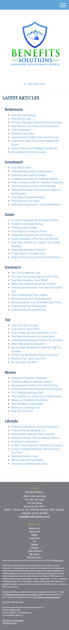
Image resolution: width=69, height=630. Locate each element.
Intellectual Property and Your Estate (32, 235)
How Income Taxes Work (25, 329)
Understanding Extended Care (28, 309)
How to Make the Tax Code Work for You (34, 332)
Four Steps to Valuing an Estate (29, 231)
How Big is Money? (22, 411)
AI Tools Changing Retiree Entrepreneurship (36, 122)
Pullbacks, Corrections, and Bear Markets (34, 179)
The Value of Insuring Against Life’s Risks (35, 276)
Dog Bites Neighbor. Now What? (29, 280)
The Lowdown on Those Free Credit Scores (36, 396)
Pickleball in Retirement (24, 441)
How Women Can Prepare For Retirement (35, 126)
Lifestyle (34, 547)
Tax (34, 541)
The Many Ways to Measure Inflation (31, 381)
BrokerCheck (58, 560)
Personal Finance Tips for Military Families (35, 438)
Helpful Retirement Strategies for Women (34, 148)
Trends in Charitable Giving (26, 224)
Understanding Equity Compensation (32, 171)
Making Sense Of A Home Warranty (31, 298)
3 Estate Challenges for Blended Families (34, 220)
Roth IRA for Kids (21, 118)
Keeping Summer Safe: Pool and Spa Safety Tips (36, 289)
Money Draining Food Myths (27, 460)
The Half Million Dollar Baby (27, 404)
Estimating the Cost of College (28, 175)
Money (34, 544)
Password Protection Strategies (29, 378)
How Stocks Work (21, 167)
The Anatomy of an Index (25, 201)
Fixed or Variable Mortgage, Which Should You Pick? (35, 450)
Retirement (34, 528)
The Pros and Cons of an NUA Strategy (33, 186)
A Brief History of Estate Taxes (28, 253)
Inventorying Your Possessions (28, 306)
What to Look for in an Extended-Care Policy (36, 302)
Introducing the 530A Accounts (28, 152)
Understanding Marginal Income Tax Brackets (37, 340)
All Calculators (34, 557)
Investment (34, 531)
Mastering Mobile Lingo (24, 456)
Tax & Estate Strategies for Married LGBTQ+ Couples (36, 349)
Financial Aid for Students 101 (28, 430)
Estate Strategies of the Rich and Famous (34, 238)
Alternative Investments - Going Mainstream (36, 204)
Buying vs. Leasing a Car (25, 407)
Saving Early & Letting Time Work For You (35, 137)
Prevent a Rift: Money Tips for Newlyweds (35, 426)
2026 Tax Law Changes (24, 325)
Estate (34, 534)
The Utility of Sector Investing (27, 197)
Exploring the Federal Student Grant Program (37, 389)
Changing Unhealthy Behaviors (29, 463)
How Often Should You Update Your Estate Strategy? (35, 244)
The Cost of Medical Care (25, 273)
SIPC (19, 610)
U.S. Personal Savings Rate (27, 392)
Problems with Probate (24, 227)
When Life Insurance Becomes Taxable (33, 284)
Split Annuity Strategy (23, 115)
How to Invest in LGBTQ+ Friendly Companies (37, 182)
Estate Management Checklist (28, 249)
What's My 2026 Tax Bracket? (28, 344)
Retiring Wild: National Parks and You (32, 434)
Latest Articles (34, 550)
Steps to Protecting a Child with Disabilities (35, 257)
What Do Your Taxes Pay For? (28, 358)
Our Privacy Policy (9, 623)
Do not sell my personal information (46, 597)
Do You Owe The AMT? (24, 362)
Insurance (35, 538)
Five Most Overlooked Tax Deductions (32, 336)
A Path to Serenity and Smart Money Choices (37, 445)
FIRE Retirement (20, 130)
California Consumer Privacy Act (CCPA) (21, 594)
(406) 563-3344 (36, 84)
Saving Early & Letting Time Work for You (34, 385)
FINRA (12, 610)
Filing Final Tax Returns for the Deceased (34, 355)
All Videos (34, 554)
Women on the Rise (22, 133)
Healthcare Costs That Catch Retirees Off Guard (34, 142)
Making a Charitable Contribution (30, 400)
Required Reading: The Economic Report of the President (36, 191)
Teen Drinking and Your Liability (29, 295)
